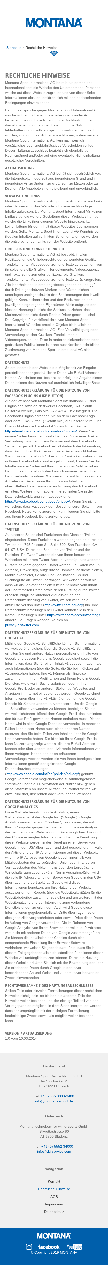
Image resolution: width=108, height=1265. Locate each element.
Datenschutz (54, 1212)
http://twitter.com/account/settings (73, 615)
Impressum (54, 1204)
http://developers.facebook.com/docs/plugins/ (41, 431)
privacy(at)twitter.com (22, 625)
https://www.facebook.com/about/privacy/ (37, 501)
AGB (54, 1196)
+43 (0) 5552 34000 (57, 1146)
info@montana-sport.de (54, 1101)
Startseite (13, 48)
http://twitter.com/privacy (63, 605)
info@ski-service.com (54, 1151)
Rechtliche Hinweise (54, 1189)
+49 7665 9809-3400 (57, 1096)
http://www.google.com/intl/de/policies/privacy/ (42, 774)
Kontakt (54, 1181)
